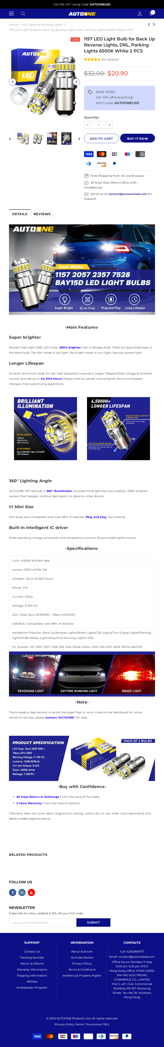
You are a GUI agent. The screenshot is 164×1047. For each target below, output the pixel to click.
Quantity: (91, 117)
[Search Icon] (23, 13)
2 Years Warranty (29, 803)
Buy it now (137, 139)
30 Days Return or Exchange (38, 797)
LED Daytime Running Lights (42, 24)
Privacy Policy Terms (70, 1024)
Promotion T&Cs (97, 1024)
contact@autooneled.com (127, 194)
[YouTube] (31, 892)
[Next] (76, 81)
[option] (82, 4)
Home (13, 24)
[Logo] (82, 13)
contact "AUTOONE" (60, 717)
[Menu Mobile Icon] (11, 13)
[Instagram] (22, 892)
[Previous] (12, 81)
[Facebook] (12, 892)
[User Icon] (140, 14)
